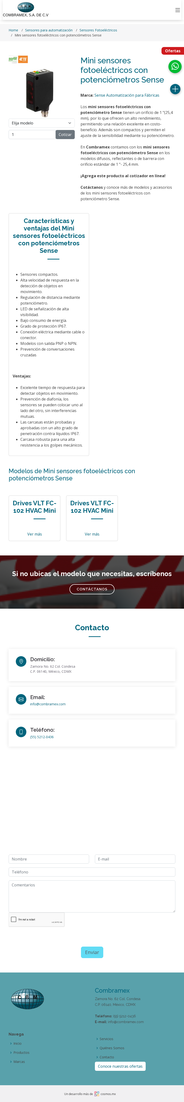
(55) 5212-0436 (42, 737)
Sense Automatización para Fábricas (126, 95)
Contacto (107, 1057)
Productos (21, 1052)
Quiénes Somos (112, 1048)
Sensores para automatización (49, 30)
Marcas (19, 1061)
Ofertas (172, 50)
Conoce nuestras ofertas (120, 1066)
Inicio (17, 1043)
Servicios (106, 1039)
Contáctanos (92, 589)
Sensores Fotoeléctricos (98, 30)
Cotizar (65, 134)
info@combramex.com (48, 704)
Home (13, 30)
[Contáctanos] (175, 89)
